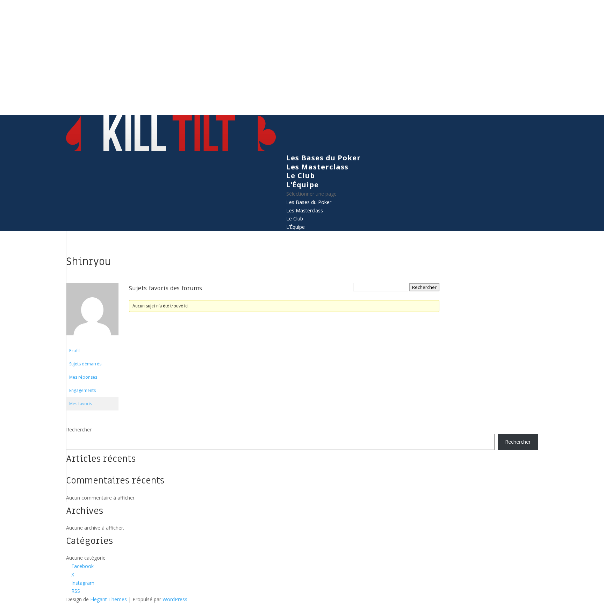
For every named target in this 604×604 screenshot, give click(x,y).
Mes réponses (83, 377)
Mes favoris (80, 404)
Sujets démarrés (85, 364)
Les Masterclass (317, 167)
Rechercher (79, 429)
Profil (74, 351)
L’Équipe (302, 184)
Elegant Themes (108, 599)
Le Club (300, 175)
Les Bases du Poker (323, 157)
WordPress (175, 599)
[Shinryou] (92, 341)
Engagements (82, 390)
